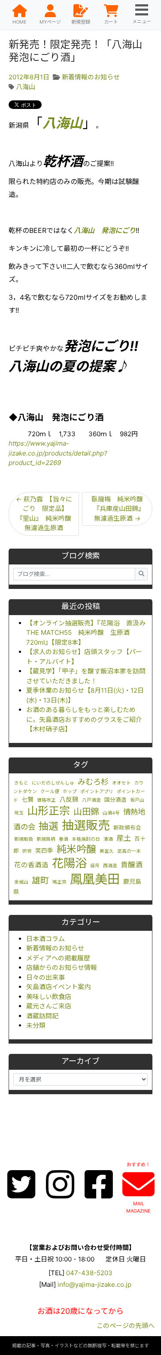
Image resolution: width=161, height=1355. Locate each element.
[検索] (141, 574)
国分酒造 (115, 800)
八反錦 (69, 799)
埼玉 (19, 813)
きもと (21, 783)
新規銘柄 (45, 839)
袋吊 (95, 866)
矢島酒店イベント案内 (58, 987)
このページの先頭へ (126, 1326)
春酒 (63, 839)
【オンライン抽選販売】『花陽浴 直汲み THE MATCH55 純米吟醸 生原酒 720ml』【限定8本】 (89, 632)
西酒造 (110, 866)
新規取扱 (23, 839)
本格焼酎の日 (86, 839)
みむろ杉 (93, 781)
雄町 (40, 880)
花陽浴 (69, 863)
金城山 (21, 882)
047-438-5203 (89, 1273)
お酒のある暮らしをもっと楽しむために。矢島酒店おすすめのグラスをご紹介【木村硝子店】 (84, 719)
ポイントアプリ (96, 791)
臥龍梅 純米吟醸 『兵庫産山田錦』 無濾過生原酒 (120, 508)
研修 (27, 851)
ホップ (70, 791)
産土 (123, 837)
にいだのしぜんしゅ (53, 783)
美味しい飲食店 (48, 997)
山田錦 (86, 811)
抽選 (48, 826)
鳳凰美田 (95, 879)
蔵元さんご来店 (48, 1006)
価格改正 (46, 800)
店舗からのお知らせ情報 (61, 967)
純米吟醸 (76, 849)
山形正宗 (48, 810)
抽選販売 (86, 825)
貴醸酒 (132, 864)
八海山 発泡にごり (105, 230)
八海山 (25, 87)
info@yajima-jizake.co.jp (94, 1284)
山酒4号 (111, 813)
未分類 (36, 1025)
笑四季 (44, 850)
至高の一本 (129, 851)
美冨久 (107, 851)
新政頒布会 (127, 827)
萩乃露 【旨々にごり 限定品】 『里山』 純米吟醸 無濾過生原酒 (47, 513)
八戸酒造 (91, 800)
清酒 (108, 839)
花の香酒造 (31, 865)
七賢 (27, 799)
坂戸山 (137, 800)
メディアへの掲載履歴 (58, 958)
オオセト (121, 783)
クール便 (49, 791)
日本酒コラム (45, 939)
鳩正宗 (59, 882)
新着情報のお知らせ (55, 948)
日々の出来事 (45, 977)
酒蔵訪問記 (42, 1016)
